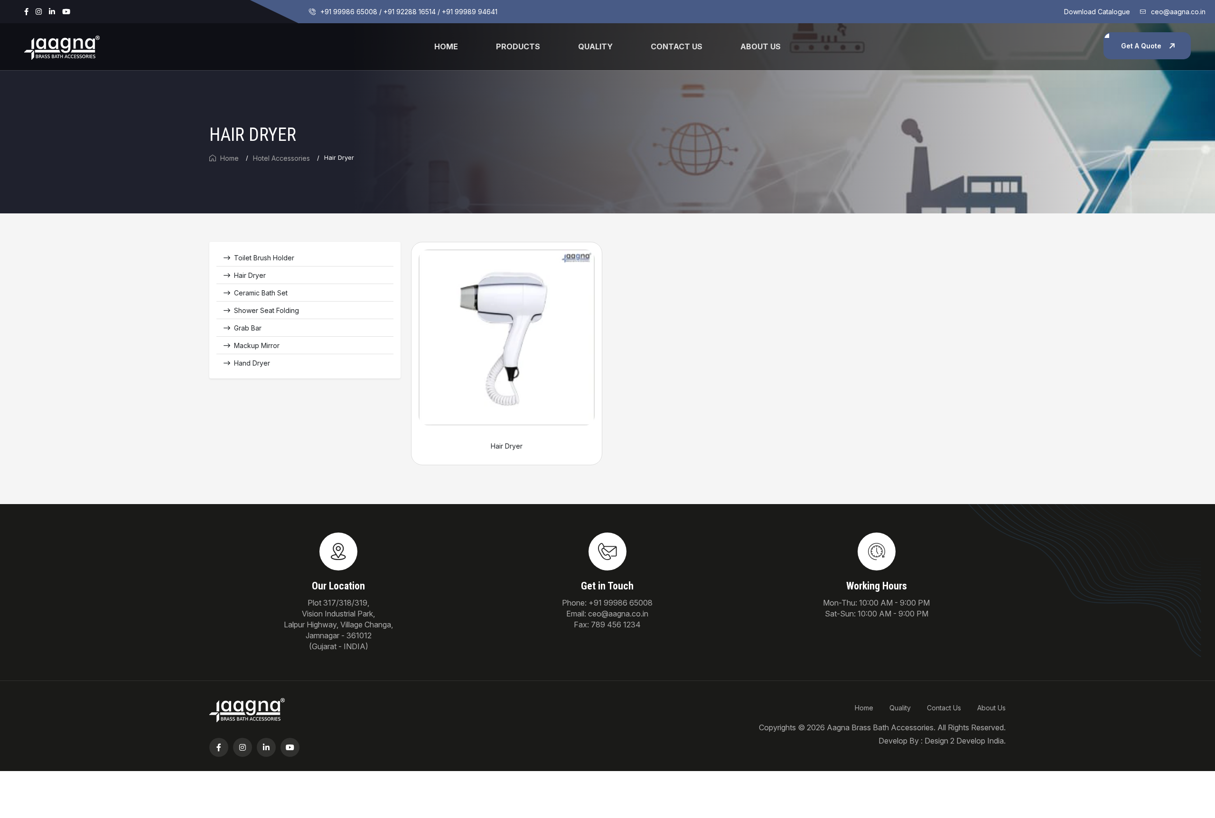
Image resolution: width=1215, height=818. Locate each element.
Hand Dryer (252, 363)
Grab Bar (248, 328)
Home (446, 46)
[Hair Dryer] (506, 336)
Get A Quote (1141, 46)
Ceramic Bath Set (261, 293)
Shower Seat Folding (266, 310)
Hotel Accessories (281, 158)
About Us (991, 708)
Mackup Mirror (257, 345)
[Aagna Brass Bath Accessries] (62, 46)
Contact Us (676, 46)
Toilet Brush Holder (264, 258)
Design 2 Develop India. (965, 740)
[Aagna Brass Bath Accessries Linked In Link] (52, 11)
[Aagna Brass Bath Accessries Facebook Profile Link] (26, 11)
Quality (595, 46)
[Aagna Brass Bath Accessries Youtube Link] (66, 11)
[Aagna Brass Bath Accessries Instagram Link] (39, 11)
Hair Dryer (250, 275)
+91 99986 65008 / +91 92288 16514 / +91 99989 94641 (408, 12)
